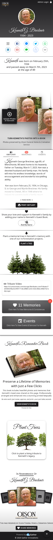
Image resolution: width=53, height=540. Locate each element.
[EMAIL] (17, 49)
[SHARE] (35, 49)
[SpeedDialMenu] (46, 533)
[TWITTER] (35, 43)
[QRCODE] (8, 43)
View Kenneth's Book (26, 404)
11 (50, 301)
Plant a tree (26, 244)
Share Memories (28, 528)
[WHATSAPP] (45, 43)
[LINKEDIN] (8, 49)
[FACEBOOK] (17, 43)
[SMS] (26, 49)
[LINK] (45, 49)
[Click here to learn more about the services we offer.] (26, 515)
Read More (26, 200)
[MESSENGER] (26, 43)
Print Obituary (28, 205)
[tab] (11, 153)
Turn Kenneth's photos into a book (26, 138)
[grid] (26, 116)
